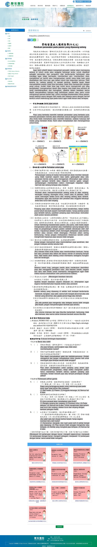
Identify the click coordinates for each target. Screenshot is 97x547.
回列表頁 (59, 526)
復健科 (9, 43)
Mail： (49, 538)
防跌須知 (10, 81)
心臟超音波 (10, 55)
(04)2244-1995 (57, 537)
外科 (9, 38)
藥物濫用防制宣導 (11, 86)
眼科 (9, 48)
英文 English (11, 76)
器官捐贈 (10, 66)
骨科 (9, 41)
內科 (9, 36)
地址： (48, 540)
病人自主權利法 (11, 61)
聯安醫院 (14, 4)
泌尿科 (9, 45)
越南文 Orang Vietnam (13, 73)
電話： (51, 537)
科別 (8, 33)
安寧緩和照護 (11, 63)
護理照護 (9, 68)
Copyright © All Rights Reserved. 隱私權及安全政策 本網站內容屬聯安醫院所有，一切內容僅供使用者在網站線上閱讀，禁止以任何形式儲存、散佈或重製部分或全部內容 (48, 543)
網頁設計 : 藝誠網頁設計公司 (48, 546)
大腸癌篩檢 (10, 53)
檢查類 (9, 51)
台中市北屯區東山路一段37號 (56, 540)
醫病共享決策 (11, 83)
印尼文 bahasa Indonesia (13, 71)
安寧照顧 (9, 58)
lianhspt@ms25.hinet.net (56, 538)
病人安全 (9, 78)
